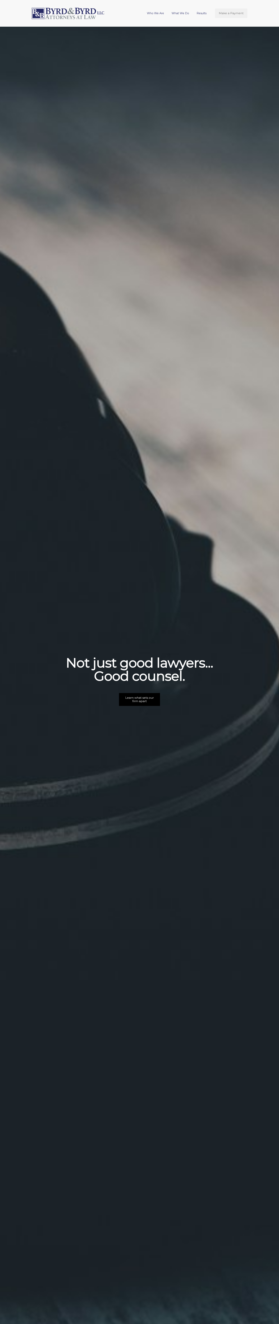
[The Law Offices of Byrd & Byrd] (68, 13)
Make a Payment (231, 13)
